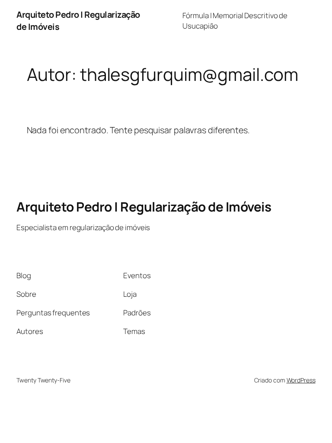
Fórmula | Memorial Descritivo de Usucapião (234, 20)
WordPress (301, 380)
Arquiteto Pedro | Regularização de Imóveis (143, 206)
